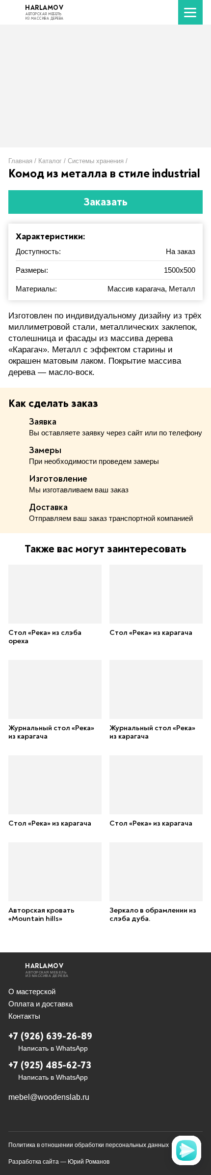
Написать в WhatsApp (53, 1048)
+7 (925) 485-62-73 (49, 1065)
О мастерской (31, 991)
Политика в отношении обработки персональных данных (88, 1145)
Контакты (24, 1016)
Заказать (105, 202)
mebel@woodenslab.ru (48, 1097)
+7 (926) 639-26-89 (50, 1036)
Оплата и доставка (40, 1004)
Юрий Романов (88, 1161)
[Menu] (190, 12)
